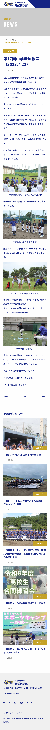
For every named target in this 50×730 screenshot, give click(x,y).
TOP (5, 40)
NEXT (44, 396)
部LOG (29, 702)
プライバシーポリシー (14, 712)
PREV (5, 396)
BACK (25, 396)
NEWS (12, 40)
